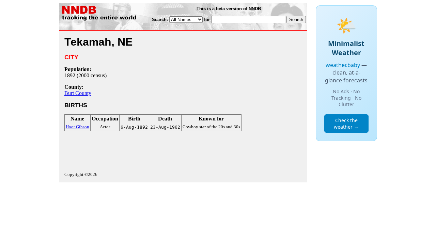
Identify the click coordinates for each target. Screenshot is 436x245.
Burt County (77, 93)
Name (77, 118)
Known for (211, 118)
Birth (134, 118)
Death (165, 118)
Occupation (105, 118)
